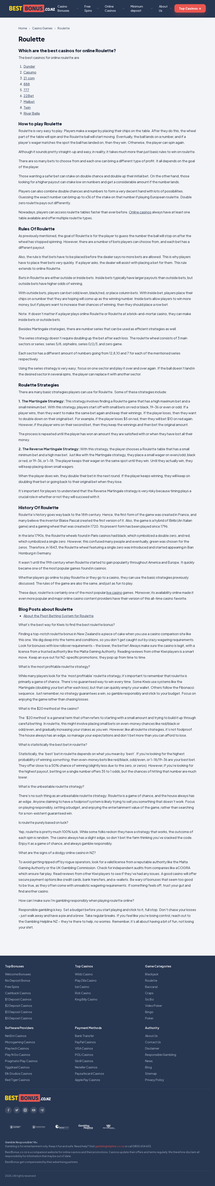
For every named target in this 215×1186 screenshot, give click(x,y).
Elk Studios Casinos (18, 1073)
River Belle (32, 113)
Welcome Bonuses (18, 974)
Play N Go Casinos (17, 1054)
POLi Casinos (84, 1054)
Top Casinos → (190, 8)
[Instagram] (25, 1110)
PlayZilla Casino (86, 980)
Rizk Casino (83, 993)
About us (168, 1175)
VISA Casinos (84, 1048)
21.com (29, 78)
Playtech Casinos (17, 1048)
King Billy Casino (86, 999)
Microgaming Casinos (20, 1042)
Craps (149, 993)
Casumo (30, 72)
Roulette (151, 980)
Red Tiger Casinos (17, 1080)
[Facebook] (8, 1110)
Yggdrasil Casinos (17, 1067)
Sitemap (151, 1073)
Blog (148, 1067)
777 (26, 90)
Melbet (29, 101)
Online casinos (140, 212)
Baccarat (151, 987)
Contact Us (153, 1042)
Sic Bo (149, 999)
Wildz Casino (84, 974)
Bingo (149, 1012)
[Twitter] (16, 1110)
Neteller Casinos (86, 1067)
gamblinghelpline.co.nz (109, 1146)
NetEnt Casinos (15, 1036)
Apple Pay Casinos (87, 1080)
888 (27, 84)
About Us (163, 8)
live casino (114, 592)
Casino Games (42, 28)
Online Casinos (110, 8)
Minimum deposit (137, 8)
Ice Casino (82, 987)
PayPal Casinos (85, 1042)
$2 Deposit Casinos (18, 1005)
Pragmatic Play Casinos (21, 1061)
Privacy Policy (154, 1080)
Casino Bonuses (63, 8)
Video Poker (153, 1005)
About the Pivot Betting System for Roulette (59, 616)
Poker (149, 1018)
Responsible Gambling (160, 1054)
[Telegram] (42, 1110)
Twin (27, 107)
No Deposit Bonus (17, 980)
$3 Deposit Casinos (18, 1012)
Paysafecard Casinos (89, 1073)
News (149, 1061)
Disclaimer (152, 1048)
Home (22, 28)
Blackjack (152, 974)
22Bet (29, 95)
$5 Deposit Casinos (18, 1018)
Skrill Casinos (84, 1061)
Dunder (29, 66)
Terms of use (185, 1175)
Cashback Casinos (18, 993)
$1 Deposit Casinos (18, 999)
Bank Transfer (84, 1036)
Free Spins (88, 8)
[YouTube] (33, 1110)
